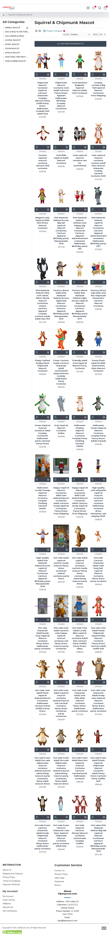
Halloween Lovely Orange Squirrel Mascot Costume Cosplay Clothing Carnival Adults (42, 498)
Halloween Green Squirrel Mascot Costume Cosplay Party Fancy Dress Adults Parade (98, 433)
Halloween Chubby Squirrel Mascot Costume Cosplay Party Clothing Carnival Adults (79, 435)
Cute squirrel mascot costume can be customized (80, 160)
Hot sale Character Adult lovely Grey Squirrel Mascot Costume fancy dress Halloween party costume (43, 638)
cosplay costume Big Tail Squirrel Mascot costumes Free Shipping (98, 89)
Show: (95, 34)
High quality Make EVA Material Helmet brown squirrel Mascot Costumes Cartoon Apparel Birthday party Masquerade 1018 (42, 572)
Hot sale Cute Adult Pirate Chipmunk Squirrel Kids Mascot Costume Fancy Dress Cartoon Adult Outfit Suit (98, 638)
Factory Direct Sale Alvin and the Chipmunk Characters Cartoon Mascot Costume (98, 298)
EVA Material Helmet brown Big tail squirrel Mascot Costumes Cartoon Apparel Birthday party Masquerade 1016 (61, 230)
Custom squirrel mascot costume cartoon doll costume (42, 161)
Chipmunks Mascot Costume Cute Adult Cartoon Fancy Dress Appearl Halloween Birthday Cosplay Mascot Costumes (61, 95)
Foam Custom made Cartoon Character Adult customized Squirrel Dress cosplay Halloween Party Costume (61, 372)
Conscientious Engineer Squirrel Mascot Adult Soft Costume (79, 87)
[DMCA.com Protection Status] (12, 932)
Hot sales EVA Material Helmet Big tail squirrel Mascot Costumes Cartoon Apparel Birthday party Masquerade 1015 (98, 838)
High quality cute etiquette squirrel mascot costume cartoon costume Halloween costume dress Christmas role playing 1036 (98, 502)
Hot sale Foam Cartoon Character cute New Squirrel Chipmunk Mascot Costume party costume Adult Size (61, 835)
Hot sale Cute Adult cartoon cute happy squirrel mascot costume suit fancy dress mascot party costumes (61, 638)
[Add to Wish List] (43, 479)
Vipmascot (42, 79)
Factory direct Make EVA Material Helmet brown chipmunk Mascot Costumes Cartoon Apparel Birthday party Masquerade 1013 (61, 304)
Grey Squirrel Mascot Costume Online (61, 429)
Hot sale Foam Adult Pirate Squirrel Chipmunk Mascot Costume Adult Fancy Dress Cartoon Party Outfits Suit (98, 769)
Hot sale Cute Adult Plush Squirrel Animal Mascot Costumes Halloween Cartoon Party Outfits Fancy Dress (42, 700)
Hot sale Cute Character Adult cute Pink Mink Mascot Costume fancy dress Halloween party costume (80, 700)
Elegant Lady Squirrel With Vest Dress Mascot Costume (42, 222)
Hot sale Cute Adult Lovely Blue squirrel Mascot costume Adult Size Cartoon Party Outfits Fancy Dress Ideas (80, 638)
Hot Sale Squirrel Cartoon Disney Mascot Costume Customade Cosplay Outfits (80, 834)
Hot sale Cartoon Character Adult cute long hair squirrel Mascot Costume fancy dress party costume (98, 569)
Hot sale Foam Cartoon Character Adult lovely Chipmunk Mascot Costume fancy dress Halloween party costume (43, 837)
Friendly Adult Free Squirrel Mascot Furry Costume (79, 364)
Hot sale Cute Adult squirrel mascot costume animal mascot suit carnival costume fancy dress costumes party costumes (61, 703)
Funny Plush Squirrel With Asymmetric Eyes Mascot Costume (98, 365)
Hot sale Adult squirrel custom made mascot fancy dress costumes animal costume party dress (61, 568)
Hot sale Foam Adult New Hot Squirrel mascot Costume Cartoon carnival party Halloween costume (80, 768)
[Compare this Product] (48, 479)
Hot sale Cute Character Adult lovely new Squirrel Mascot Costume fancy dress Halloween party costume (98, 700)
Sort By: (66, 34)
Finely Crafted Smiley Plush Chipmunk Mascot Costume (42, 365)
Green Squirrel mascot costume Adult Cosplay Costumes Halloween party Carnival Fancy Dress (42, 434)
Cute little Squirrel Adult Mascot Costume (61, 159)
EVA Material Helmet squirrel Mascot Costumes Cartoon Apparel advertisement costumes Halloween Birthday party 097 (98, 231)
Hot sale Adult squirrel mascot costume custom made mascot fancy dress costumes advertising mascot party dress (79, 571)
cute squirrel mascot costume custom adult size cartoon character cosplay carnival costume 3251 (98, 165)
